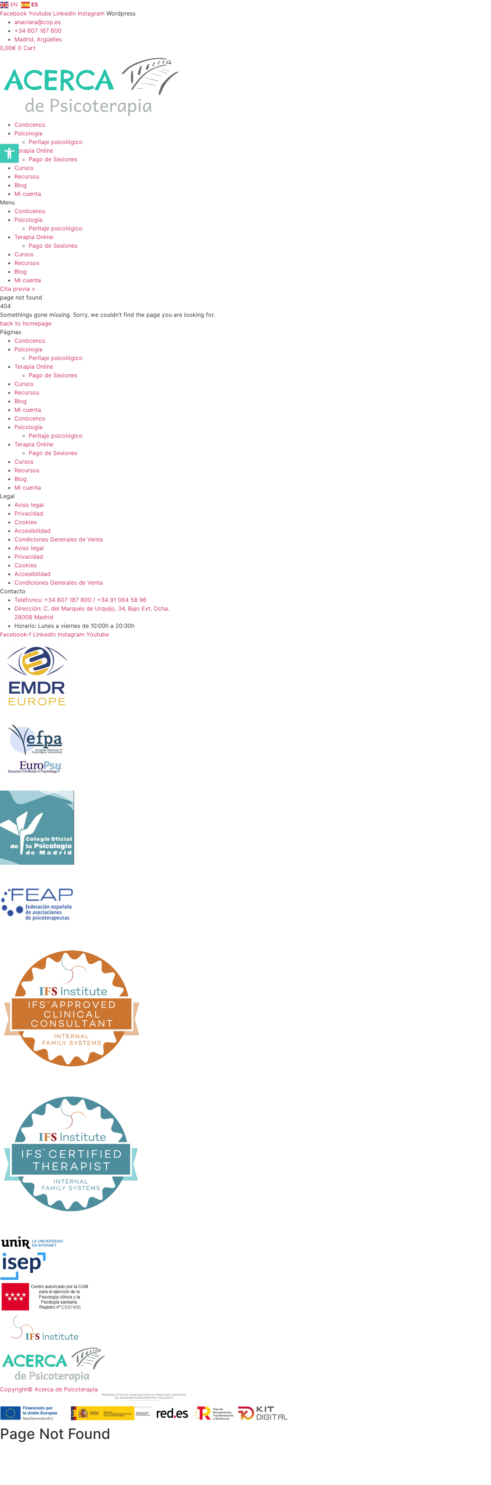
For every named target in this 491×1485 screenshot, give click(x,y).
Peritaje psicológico (56, 141)
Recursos (26, 176)
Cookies (25, 522)
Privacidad (28, 513)
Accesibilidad (32, 530)
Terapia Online (33, 150)
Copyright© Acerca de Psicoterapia (49, 1389)
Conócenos (29, 124)
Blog (20, 185)
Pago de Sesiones (53, 159)
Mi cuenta (27, 193)
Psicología (28, 133)
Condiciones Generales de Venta (58, 539)
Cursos (23, 167)
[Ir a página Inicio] (54, 1380)
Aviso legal (29, 504)
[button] (245, 202)
